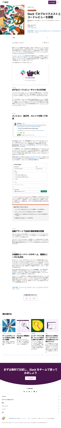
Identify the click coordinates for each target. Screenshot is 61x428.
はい (26, 298)
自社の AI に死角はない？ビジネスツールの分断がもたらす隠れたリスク (52, 338)
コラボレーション (30, 7)
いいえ (34, 298)
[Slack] (5, 2)
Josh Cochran (33, 27)
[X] (31, 391)
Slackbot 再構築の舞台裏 (23, 337)
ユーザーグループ (17, 143)
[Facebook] (44, 42)
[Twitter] (42, 42)
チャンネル (14, 55)
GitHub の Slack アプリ (37, 271)
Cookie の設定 (33, 418)
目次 (14, 37)
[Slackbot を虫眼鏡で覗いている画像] (23, 325)
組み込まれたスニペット (34, 158)
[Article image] (37, 325)
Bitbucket (14, 272)
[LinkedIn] (46, 42)
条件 (29, 418)
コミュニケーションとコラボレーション (42, 30)
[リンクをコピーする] (48, 42)
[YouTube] (34, 391)
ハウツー (37, 32)
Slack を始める (52, 2)
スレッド (19, 55)
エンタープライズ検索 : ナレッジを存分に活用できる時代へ (37, 338)
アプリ (23, 55)
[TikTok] (36, 391)
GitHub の (16, 158)
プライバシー (24, 418)
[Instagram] (26, 391)
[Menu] (58, 2)
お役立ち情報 (30, 30)
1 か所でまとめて (21, 53)
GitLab (18, 272)
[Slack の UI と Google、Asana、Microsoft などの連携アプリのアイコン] (52, 325)
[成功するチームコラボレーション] (8, 325)
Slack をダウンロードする (14, 418)
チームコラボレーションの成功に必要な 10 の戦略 (8, 338)
